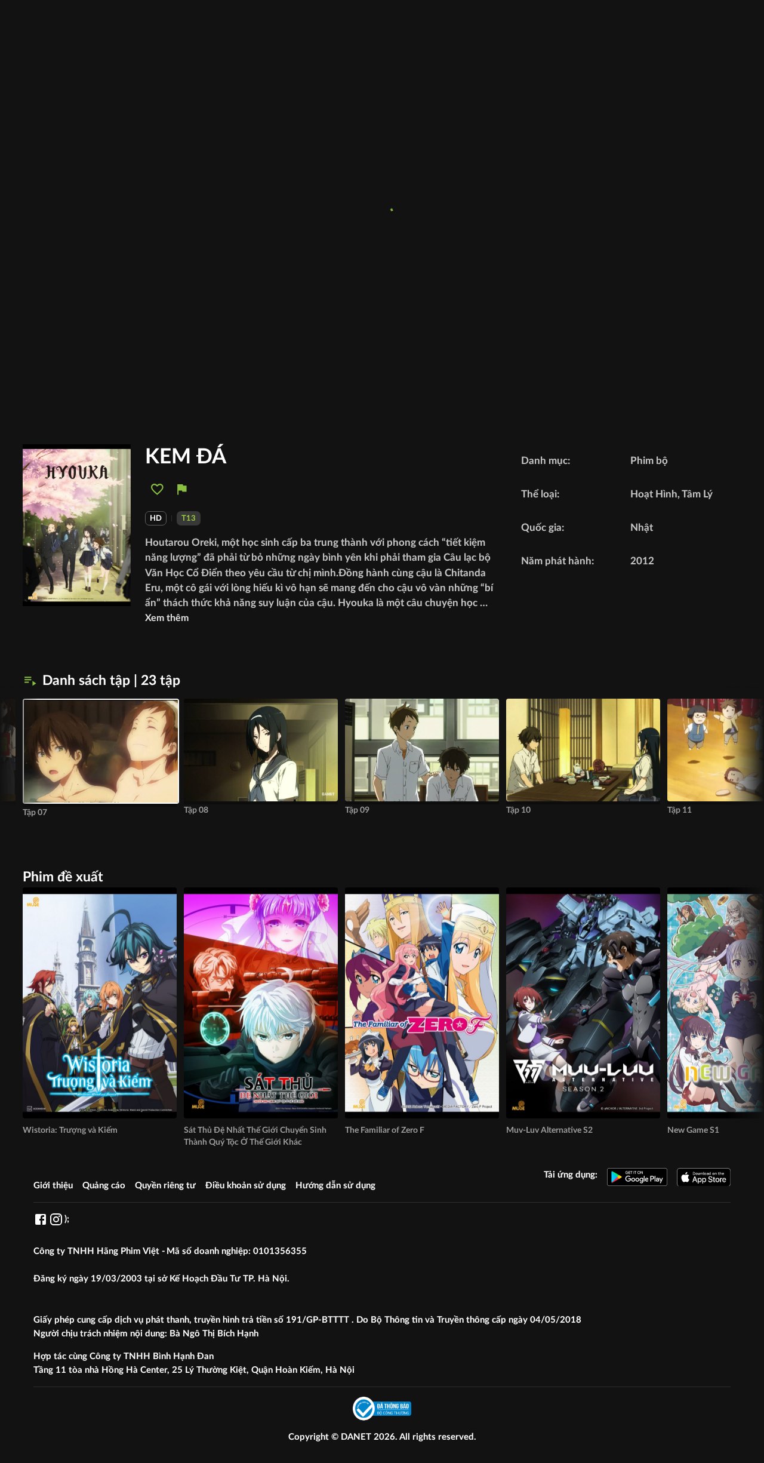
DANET (357, 1437)
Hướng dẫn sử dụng (335, 1185)
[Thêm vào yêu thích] (157, 489)
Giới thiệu (53, 1185)
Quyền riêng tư (165, 1185)
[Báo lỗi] (182, 489)
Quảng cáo (103, 1185)
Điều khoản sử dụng (245, 1185)
